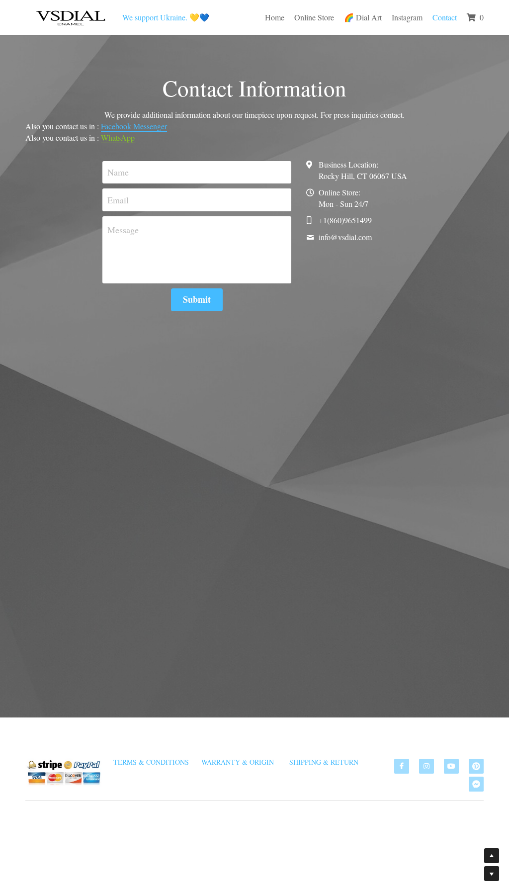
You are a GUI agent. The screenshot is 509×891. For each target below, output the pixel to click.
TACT (475, 852)
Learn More (135, 838)
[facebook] (401, 766)
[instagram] (426, 766)
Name (118, 169)
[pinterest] (476, 766)
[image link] (70, 16)
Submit (197, 296)
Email (118, 196)
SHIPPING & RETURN (323, 762)
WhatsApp (118, 134)
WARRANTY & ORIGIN (237, 762)
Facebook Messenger (134, 123)
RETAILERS (423, 852)
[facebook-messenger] (476, 784)
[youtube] (451, 766)
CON (459, 852)
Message (123, 227)
